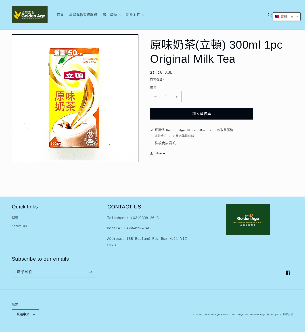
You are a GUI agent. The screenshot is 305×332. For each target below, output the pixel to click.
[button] (111, 15)
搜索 (15, 218)
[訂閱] (91, 272)
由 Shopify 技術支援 (280, 314)
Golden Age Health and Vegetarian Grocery (235, 314)
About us (19, 226)
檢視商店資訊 (165, 143)
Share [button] (160, 153)
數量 (153, 87)
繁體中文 (23, 314)
